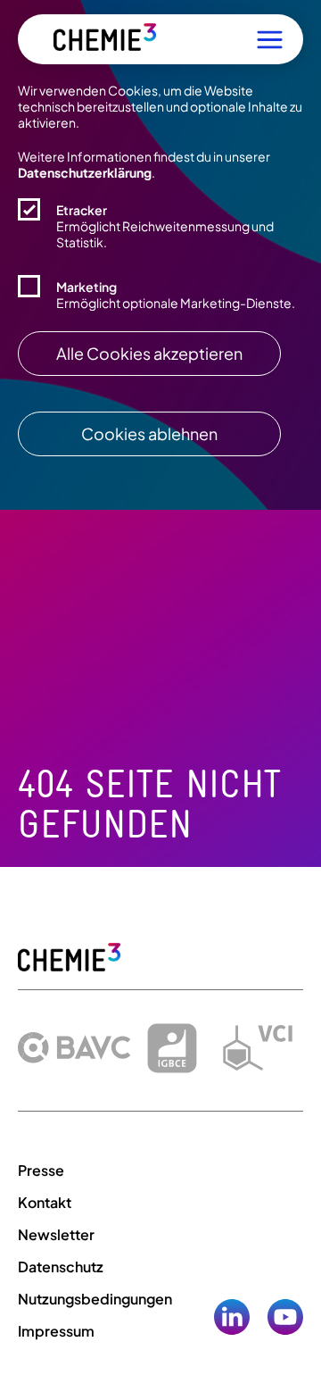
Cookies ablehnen (149, 433)
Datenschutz (60, 1266)
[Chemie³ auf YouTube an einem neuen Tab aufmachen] (285, 1320)
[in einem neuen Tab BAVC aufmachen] (74, 1047)
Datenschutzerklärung (85, 172)
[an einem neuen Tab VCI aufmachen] (257, 1048)
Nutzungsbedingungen (95, 1298)
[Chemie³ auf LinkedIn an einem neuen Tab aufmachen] (232, 1320)
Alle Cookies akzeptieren (149, 353)
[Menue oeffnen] (270, 40)
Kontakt (44, 1202)
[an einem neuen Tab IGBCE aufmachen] (172, 1048)
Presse (41, 1170)
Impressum (56, 1330)
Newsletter (56, 1234)
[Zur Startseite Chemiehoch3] (105, 39)
